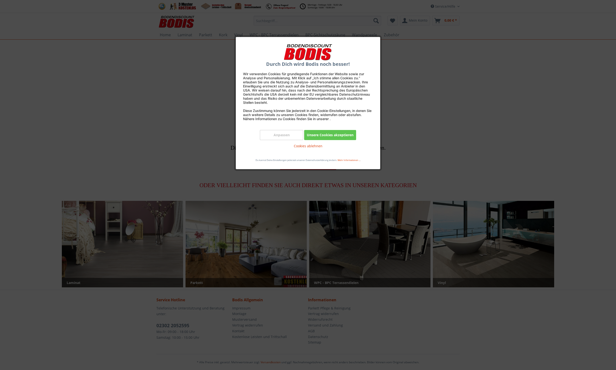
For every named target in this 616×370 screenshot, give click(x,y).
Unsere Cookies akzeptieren (330, 135)
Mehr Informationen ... (349, 160)
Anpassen (282, 135)
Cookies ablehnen (308, 146)
